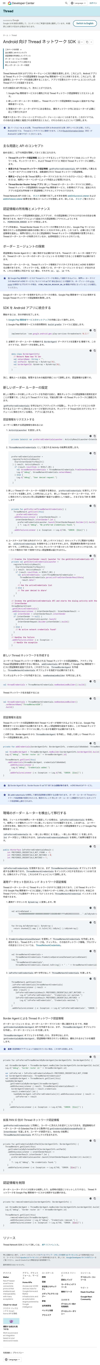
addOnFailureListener (13, 199)
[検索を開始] (66, 3)
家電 (44, 1301)
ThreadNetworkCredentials (48, 945)
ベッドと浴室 (47, 1310)
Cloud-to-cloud (10, 1305)
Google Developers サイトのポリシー (80, 1257)
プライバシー (18, 1353)
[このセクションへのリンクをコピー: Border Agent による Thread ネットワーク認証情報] (66, 1018)
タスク (36, 196)
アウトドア (46, 1315)
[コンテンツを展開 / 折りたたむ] (20, 49)
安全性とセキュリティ (49, 1287)
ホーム (5, 35)
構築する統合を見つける (10, 1327)
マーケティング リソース (68, 1285)
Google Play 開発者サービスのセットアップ (28, 320)
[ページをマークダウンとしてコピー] (87, 42)
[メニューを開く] (4, 3)
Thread (8, 11)
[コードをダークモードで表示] (91, 330)
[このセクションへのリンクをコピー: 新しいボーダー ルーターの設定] (50, 387)
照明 (44, 1277)
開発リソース (66, 1292)
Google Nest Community (86, 1297)
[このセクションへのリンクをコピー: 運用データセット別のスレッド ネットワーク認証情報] (68, 882)
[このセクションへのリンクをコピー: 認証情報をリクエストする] (37, 419)
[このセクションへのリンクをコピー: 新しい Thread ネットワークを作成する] (52, 655)
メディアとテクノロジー (50, 1295)
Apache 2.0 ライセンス (29, 1257)
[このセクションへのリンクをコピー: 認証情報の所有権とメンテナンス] (52, 209)
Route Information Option (73, 131)
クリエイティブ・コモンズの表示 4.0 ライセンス (58, 1255)
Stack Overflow (87, 1292)
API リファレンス (50, 1245)
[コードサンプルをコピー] (95, 330)
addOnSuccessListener (78, 196)
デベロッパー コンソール (88, 1278)
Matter (6, 1277)
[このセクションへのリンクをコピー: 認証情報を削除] (27, 1183)
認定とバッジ (66, 1280)
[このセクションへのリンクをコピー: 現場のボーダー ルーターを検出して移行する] (68, 813)
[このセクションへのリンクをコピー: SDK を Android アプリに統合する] (53, 308)
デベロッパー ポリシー (68, 1312)
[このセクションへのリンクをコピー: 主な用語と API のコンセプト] (46, 146)
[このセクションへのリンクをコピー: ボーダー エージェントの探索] (47, 246)
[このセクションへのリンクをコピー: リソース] (18, 1238)
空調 (44, 1282)
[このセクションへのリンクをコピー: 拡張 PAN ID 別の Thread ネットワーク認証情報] (61, 1120)
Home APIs (27, 1282)
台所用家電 (46, 1306)
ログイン (93, 3)
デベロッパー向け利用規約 (68, 1305)
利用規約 (6, 1353)
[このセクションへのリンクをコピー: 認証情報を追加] (24, 717)
